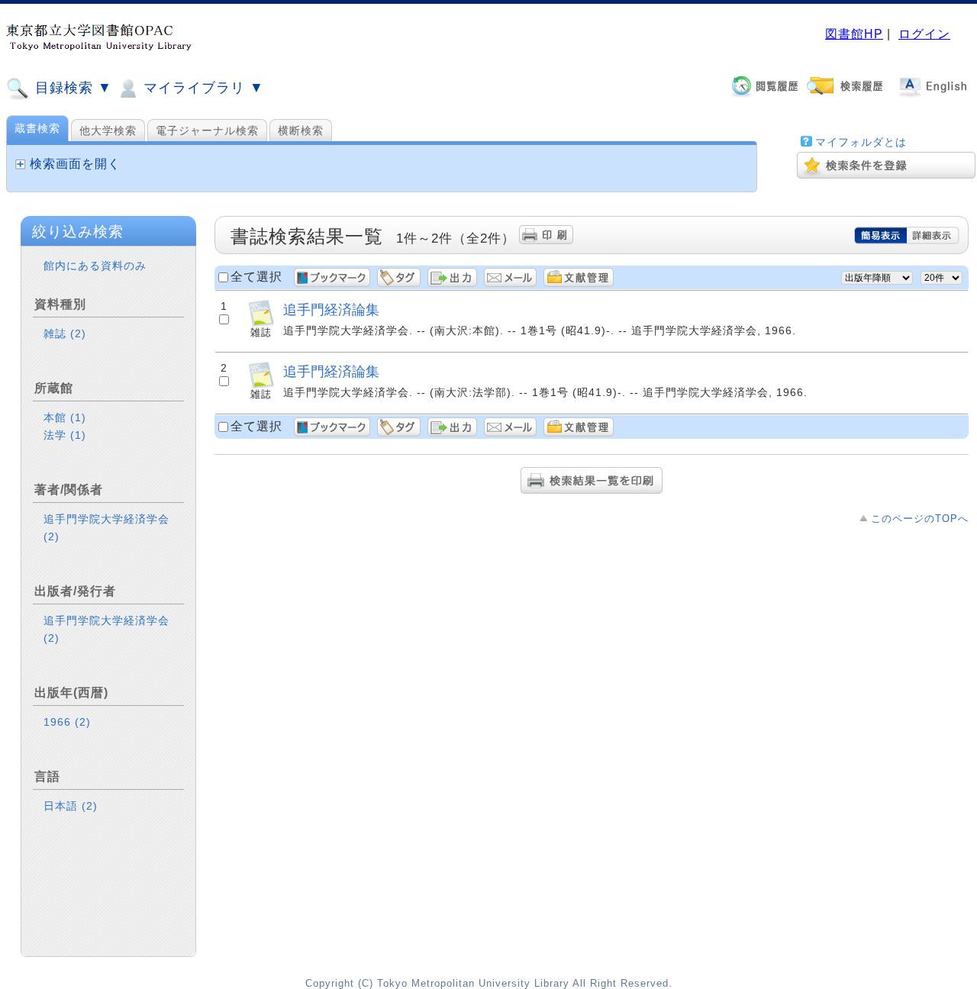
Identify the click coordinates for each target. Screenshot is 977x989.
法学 (65, 435)
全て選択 (256, 276)
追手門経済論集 (331, 309)
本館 (65, 417)
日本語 (71, 806)
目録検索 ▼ (71, 87)
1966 (67, 722)
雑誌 (65, 333)
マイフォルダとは (861, 142)
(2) (78, 333)
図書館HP (854, 33)
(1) (78, 417)
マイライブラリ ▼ (201, 87)
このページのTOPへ (920, 518)
